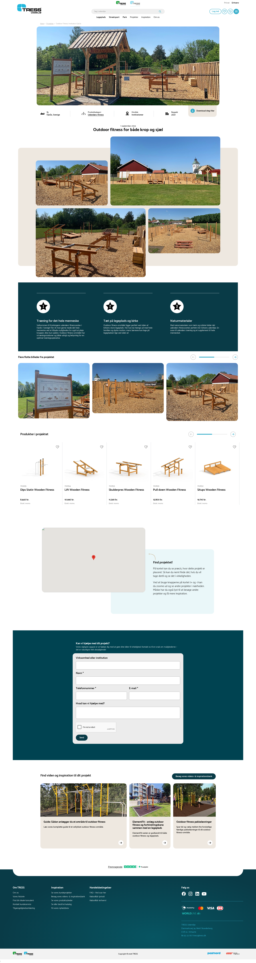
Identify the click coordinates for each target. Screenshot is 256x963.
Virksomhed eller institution (92, 658)
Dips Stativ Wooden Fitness (37, 490)
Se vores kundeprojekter (61, 892)
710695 (23, 486)
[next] (235, 357)
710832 (200, 486)
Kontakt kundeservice (22, 904)
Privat (227, 3)
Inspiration (145, 17)
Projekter (134, 17)
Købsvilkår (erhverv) (98, 900)
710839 (156, 486)
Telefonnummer (86, 688)
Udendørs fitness (96, 115)
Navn (80, 673)
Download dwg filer (205, 111)
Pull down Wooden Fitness (169, 490)
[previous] (193, 357)
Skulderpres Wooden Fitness (126, 490)
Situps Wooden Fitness (211, 490)
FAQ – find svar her (98, 892)
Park (125, 17)
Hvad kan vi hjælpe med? (90, 703)
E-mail (133, 688)
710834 (68, 486)
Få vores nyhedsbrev (60, 908)
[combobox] (126, 11)
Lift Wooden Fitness (77, 490)
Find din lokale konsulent (23, 900)
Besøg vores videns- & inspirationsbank (194, 776)
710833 (112, 486)
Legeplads (101, 17)
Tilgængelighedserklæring (24, 908)
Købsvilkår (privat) (97, 896)
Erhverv (235, 3)
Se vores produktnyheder (62, 900)
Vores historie (19, 896)
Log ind (215, 11)
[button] (93, 557)
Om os (157, 17)
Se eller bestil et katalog (61, 904)
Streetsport (114, 17)
